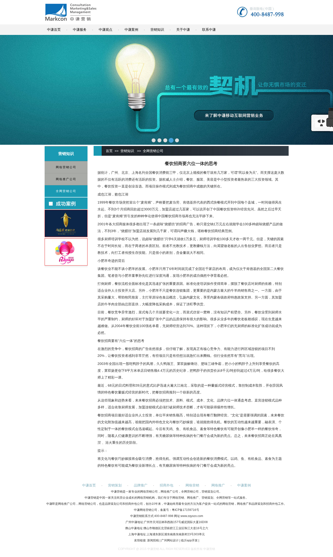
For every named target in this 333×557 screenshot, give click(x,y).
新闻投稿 (153, 540)
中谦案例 (131, 29)
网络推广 (218, 485)
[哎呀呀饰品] (66, 264)
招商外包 (166, 485)
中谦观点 (105, 29)
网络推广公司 (66, 179)
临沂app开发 (189, 540)
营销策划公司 (210, 491)
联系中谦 (209, 29)
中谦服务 (80, 29)
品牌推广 (140, 485)
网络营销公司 (66, 167)
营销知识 (157, 29)
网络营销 (192, 485)
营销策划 (115, 485)
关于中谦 (183, 29)
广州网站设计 (170, 540)
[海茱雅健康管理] (66, 235)
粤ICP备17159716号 (185, 510)
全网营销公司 (66, 191)
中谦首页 (54, 29)
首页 (109, 151)
